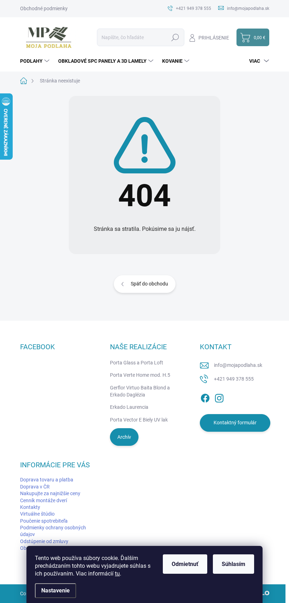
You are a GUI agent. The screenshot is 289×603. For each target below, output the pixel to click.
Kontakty (30, 507)
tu (117, 573)
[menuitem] (35, 61)
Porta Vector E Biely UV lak (139, 420)
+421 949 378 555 (234, 379)
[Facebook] (205, 397)
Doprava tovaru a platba (46, 479)
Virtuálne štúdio (37, 514)
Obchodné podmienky (44, 8)
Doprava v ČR (35, 487)
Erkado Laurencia (129, 407)
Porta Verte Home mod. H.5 (140, 375)
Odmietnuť (185, 564)
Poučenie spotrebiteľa (44, 521)
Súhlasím (233, 564)
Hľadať (175, 37)
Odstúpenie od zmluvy (44, 541)
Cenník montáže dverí (43, 500)
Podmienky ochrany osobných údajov (53, 531)
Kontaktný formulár (235, 422)
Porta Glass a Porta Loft (136, 362)
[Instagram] (219, 397)
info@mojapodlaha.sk (238, 365)
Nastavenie (55, 590)
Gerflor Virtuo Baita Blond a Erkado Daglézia (140, 391)
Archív (124, 437)
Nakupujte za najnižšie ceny (50, 493)
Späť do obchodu (149, 284)
